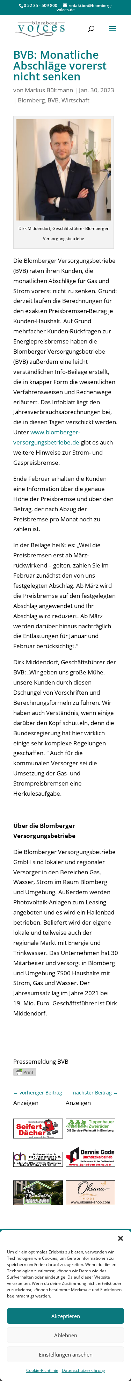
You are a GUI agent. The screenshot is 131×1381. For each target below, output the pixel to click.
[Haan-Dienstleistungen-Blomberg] (38, 1203)
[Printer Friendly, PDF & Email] (24, 1072)
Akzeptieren (65, 1316)
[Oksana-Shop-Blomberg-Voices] (91, 1203)
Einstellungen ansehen (66, 1354)
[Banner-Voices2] (38, 1136)
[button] (120, 1238)
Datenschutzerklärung (83, 1370)
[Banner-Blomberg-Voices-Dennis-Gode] (91, 1165)
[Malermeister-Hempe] (38, 1165)
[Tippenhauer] (91, 1131)
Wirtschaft (75, 100)
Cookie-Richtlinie (42, 1370)
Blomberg (31, 100)
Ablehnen (65, 1335)
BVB (53, 100)
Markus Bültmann (49, 90)
